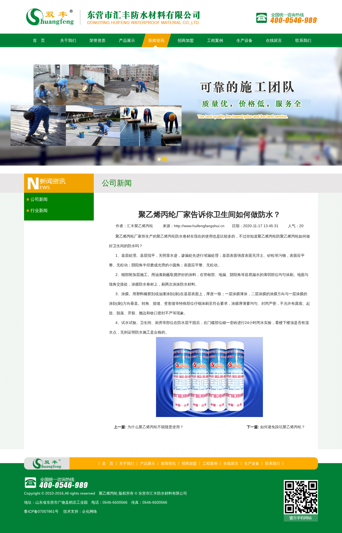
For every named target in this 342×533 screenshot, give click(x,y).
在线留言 (274, 40)
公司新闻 (39, 199)
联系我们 (303, 40)
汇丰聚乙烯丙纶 (140, 226)
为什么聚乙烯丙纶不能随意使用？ (155, 427)
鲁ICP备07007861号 (41, 511)
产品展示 (127, 40)
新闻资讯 (156, 40)
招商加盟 (186, 40)
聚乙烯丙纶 (166, 236)
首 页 (39, 40)
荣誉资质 (98, 40)
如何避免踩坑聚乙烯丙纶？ (282, 427)
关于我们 (68, 40)
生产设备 (244, 40)
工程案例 (215, 40)
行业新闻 (39, 210)
